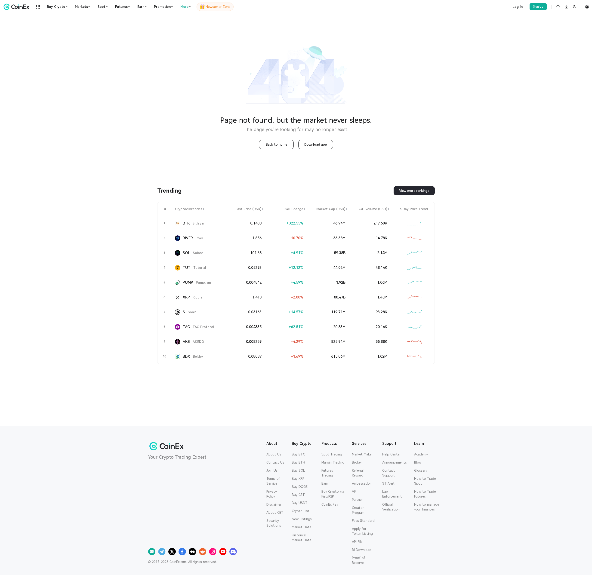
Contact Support (388, 473)
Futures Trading (327, 473)
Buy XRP (298, 478)
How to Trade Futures (425, 494)
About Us (273, 454)
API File (357, 542)
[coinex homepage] (17, 7)
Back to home (276, 144)
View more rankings (414, 191)
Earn (324, 483)
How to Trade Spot (425, 481)
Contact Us (275, 462)
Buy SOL (298, 470)
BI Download (361, 550)
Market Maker (362, 454)
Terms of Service (273, 481)
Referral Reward (358, 473)
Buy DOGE (300, 487)
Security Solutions (273, 523)
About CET (275, 512)
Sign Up (538, 6)
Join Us (272, 470)
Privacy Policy (271, 494)
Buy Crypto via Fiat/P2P (332, 494)
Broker (357, 462)
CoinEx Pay (329, 504)
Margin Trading (332, 462)
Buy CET (298, 495)
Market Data (301, 527)
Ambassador (361, 483)
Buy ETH (298, 462)
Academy (421, 454)
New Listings (302, 519)
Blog (417, 462)
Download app (315, 144)
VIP (354, 491)
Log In (518, 7)
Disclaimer (273, 504)
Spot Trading (331, 454)
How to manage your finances (426, 507)
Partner (357, 499)
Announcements (394, 462)
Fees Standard (363, 521)
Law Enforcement (392, 494)
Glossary (420, 470)
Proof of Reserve (358, 560)
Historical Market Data (301, 537)
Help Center (391, 454)
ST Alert (388, 483)
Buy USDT (300, 503)
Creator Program (358, 510)
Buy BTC (298, 454)
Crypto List (300, 511)
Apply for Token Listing (362, 531)
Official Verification (391, 507)
